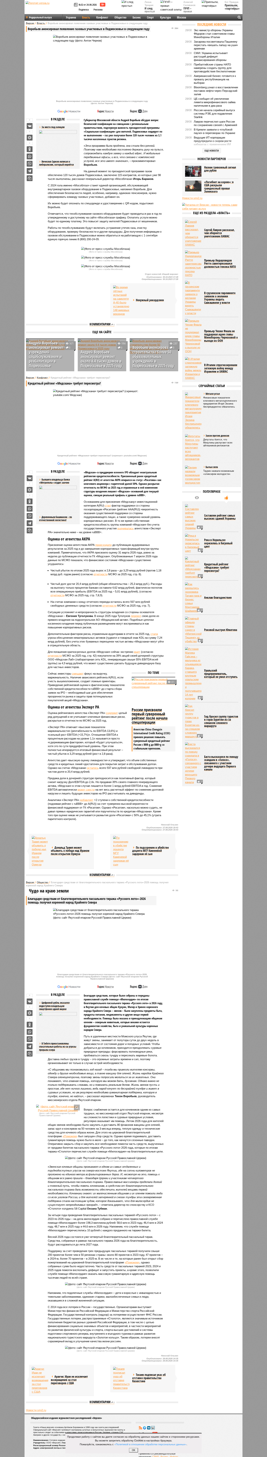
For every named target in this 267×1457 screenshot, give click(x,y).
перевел (136, 615)
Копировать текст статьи (30, 178)
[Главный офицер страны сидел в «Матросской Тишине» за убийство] (193, 630)
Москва (181, 17)
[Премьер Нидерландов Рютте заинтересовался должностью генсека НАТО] (193, 263)
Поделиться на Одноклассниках (30, 149)
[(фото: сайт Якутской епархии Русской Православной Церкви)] (58, 1108)
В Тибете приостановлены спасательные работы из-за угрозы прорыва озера (57, 1046)
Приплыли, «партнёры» (232, 7)
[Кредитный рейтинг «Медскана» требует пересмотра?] (193, 567)
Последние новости (211, 24)
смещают (78, 673)
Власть (86, 17)
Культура (165, 17)
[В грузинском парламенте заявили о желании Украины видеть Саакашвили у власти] (193, 298)
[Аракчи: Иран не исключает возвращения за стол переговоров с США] (40, 1380)
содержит (112, 712)
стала (154, 633)
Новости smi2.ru (36, 1410)
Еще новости (212, 150)
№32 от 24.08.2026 (88, 4)
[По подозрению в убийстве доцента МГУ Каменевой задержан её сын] (121, 851)
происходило (103, 544)
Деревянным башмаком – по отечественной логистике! (55, 518)
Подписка (84, 9)
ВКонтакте (149, 1428)
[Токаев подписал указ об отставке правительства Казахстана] (121, 1378)
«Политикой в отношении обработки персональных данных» (150, 1444)
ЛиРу (153, 1428)
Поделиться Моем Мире (30, 137)
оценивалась (125, 528)
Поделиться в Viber (30, 164)
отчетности (101, 574)
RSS (140, 1428)
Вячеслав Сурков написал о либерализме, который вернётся (56, 163)
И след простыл (150, 10)
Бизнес (137, 17)
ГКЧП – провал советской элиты (189, 13)
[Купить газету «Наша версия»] (76, 5)
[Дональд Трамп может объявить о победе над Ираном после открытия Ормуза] (40, 851)
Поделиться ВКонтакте (30, 126)
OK (133, 1450)
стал (108, 505)
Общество (120, 17)
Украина (71, 17)
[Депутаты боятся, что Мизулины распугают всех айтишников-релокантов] (193, 447)
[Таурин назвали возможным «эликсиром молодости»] (193, 475)
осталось (93, 767)
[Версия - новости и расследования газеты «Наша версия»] (49, 8)
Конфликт (102, 17)
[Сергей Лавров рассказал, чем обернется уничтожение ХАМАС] (193, 233)
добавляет (86, 799)
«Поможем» (70, 1136)
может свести (86, 789)
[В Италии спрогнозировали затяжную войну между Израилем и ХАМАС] (193, 368)
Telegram (144, 1428)
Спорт (150, 17)
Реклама (98, 9)
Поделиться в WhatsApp (30, 156)
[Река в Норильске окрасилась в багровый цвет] (193, 543)
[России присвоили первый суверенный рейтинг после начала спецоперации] (153, 691)
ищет (137, 651)
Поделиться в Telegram (30, 171)
